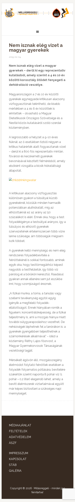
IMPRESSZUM (18, 453)
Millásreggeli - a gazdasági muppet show (37, 14)
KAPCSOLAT (18, 459)
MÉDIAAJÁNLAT (20, 425)
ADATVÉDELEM (20, 437)
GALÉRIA (15, 470)
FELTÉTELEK (18, 431)
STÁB (13, 465)
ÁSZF (13, 443)
